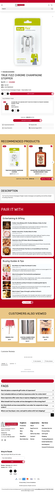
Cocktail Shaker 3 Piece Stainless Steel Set (27, 338)
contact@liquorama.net (40, 489)
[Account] (49, 5)
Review (32, 439)
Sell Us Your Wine (35, 433)
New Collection (24, 439)
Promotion (23, 425)
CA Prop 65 (45, 433)
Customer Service (47, 428)
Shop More (23, 436)
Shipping (44, 436)
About (32, 425)
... (27, 1)
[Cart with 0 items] (52, 5)
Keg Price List (34, 428)
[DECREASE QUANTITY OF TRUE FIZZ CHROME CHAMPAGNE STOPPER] (2, 94)
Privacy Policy (46, 431)
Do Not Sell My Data (47, 441)
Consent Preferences (48, 447)
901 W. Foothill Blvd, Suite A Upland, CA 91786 (8, 429)
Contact (32, 436)
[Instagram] (5, 440)
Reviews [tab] (3, 363)
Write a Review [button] (49, 361)
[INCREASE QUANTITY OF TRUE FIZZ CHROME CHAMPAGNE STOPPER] (8, 94)
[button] (52, 162)
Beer (21, 433)
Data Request (46, 444)
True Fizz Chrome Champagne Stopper (14, 171)
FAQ (43, 425)
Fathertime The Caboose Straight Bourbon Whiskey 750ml (40, 171)
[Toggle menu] (2, 5)
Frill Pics (45, 337)
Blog (31, 431)
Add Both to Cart (26, 120)
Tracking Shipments (47, 439)
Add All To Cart (46, 178)
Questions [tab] (12, 363)
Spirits (22, 428)
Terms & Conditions (31, 482)
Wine (21, 431)
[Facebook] (2, 440)
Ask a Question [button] (38, 361)
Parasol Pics (9, 337)
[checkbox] (25, 146)
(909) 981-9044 (49, 489)
